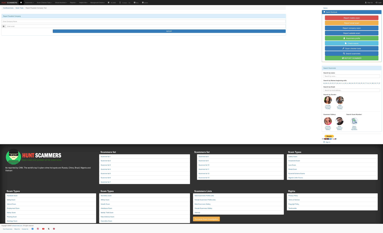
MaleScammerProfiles (340, 107)
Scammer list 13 (204, 178)
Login (380, 2)
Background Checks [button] (97, 2)
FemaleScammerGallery (328, 127)
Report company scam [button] (352, 28)
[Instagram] (38, 229)
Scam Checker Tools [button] (44, 2)
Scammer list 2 (106, 161)
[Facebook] (32, 229)
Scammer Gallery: (329, 114)
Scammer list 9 (203, 161)
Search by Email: (329, 87)
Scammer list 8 (203, 156)
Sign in (327, 142)
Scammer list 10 (204, 165)
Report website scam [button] (351, 33)
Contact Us (25, 229)
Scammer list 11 (204, 169)
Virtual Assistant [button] (60, 2)
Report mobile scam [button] (352, 17)
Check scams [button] (352, 43)
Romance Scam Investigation (206, 219)
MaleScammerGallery (339, 127)
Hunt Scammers (7, 229)
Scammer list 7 (106, 182)
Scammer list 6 (106, 178)
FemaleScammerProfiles (328, 107)
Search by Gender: (330, 95)
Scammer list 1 (106, 156)
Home (325, 8)
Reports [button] (72, 2)
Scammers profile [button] (353, 38)
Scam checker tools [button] (353, 48)
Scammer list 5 (106, 173)
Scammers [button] (29, 2)
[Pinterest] (54, 229)
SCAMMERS (9, 2)
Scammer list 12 (204, 173)
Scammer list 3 (106, 165)
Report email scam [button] (351, 23)
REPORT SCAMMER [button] (352, 58)
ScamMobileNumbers (354, 127)
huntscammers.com (16, 226)
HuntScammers (8, 8)
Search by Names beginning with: (335, 80)
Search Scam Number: (354, 114)
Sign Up (370, 2)
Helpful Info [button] (82, 2)
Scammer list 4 (106, 169)
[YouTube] (43, 229)
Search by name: (329, 73)
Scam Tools (19, 8)
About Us (17, 229)
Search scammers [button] (352, 53)
